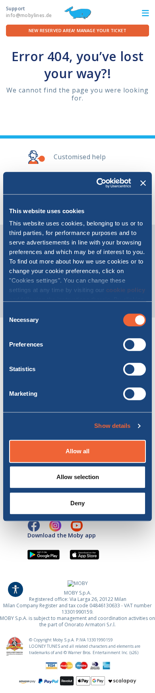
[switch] (134, 344)
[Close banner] (143, 183)
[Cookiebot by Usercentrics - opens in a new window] (98, 183)
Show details (112, 425)
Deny (77, 503)
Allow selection (77, 477)
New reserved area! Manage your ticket (77, 30)
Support (29, 12)
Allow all (77, 451)
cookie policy (125, 290)
